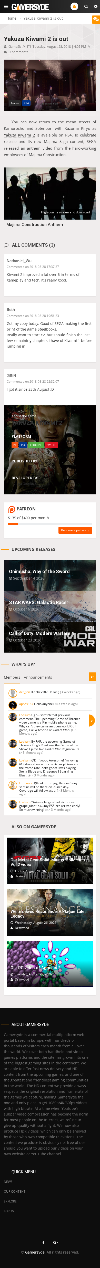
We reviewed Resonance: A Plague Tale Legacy (47, 914)
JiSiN (11, 375)
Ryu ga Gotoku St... (26, 483)
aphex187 (26, 704)
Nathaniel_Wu (19, 261)
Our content (14, 1191)
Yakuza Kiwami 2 (19, 135)
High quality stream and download (65, 212)
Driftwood (26, 783)
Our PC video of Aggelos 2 (36, 967)
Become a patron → (75, 530)
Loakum (25, 715)
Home (11, 18)
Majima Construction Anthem (34, 224)
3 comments (18, 52)
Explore (10, 1201)
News (8, 1181)
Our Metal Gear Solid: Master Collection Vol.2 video (48, 862)
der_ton (24, 692)
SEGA (15, 467)
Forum (9, 1211)
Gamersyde (35, 1252)
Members (12, 677)
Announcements (38, 677)
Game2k (14, 46)
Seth (11, 309)
